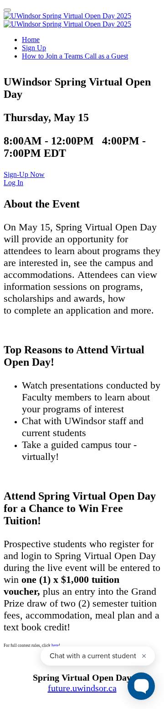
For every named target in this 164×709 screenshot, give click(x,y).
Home (31, 39)
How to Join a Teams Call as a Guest (75, 56)
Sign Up (34, 48)
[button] (24, 174)
